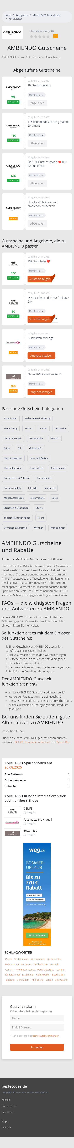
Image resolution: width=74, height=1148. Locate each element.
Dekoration (23, 979)
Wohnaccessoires (25, 969)
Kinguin (5, 1121)
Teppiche (10, 979)
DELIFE (19, 742)
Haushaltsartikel (46, 969)
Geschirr (9, 969)
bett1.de (6, 1127)
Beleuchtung (12, 964)
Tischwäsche (41, 964)
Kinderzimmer (12, 974)
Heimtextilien (43, 974)
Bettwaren (26, 964)
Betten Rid (62, 742)
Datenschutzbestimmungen (45, 1035)
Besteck (54, 964)
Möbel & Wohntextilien (46, 15)
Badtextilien (58, 974)
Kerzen (49, 979)
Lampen (61, 969)
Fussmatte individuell (37, 742)
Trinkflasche (37, 979)
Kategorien (22, 15)
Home (7, 15)
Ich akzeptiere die (36, 1035)
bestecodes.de (14, 1086)
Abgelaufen (37, 103)
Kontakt (6, 1099)
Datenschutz (8, 1106)
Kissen (8, 959)
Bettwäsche (61, 979)
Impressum (8, 1112)
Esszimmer (28, 974)
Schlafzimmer (21, 959)
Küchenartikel (54, 959)
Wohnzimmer (38, 959)
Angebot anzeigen (41, 355)
